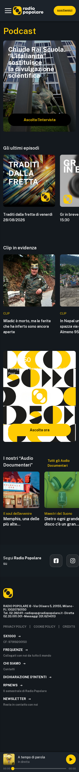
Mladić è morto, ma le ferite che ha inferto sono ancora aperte (27, 326)
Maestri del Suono (58, 514)
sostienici (64, 10)
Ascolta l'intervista (40, 120)
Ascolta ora (39, 430)
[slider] (12, 768)
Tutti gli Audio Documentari (59, 463)
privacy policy (14, 626)
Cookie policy (44, 626)
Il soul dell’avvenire (17, 514)
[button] (8, 10)
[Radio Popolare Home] (28, 10)
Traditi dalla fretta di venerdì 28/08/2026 (27, 217)
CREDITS (69, 626)
